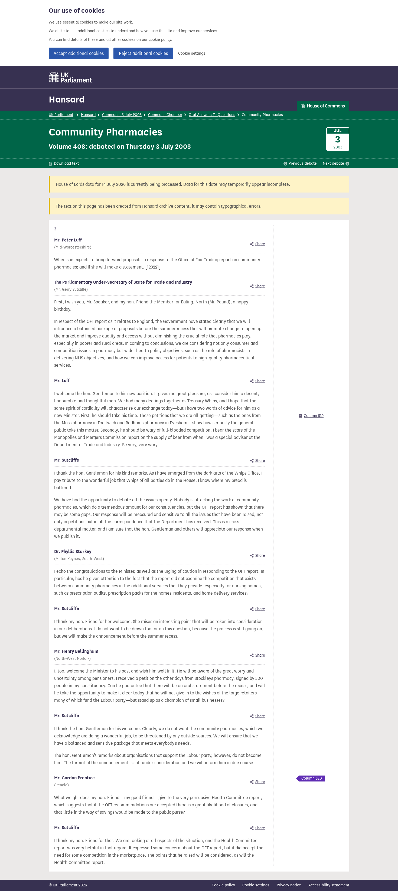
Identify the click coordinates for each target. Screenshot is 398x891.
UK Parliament (61, 114)
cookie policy (160, 39)
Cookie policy (223, 885)
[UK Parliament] (71, 77)
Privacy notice (289, 885)
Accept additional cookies (79, 53)
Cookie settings (191, 53)
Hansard (66, 99)
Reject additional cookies (143, 53)
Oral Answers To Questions (212, 114)
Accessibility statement (328, 885)
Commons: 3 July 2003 (122, 114)
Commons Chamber (165, 114)
